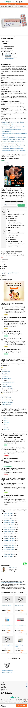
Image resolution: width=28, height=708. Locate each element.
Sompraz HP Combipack (7, 402)
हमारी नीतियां (3, 684)
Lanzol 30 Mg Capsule (7, 386)
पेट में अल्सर (6, 427)
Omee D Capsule (6, 373)
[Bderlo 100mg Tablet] (20, 619)
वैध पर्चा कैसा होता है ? (8, 55)
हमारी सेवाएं (3, 686)
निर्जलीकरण (6, 424)
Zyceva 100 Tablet (8, 515)
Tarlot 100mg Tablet (8, 554)
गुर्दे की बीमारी (6, 422)
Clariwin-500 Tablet (6, 404)
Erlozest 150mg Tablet (9, 540)
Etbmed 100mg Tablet (9, 547)
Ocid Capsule (5, 376)
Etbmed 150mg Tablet (9, 549)
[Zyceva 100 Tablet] (20, 599)
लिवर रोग (5, 420)
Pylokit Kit (4, 384)
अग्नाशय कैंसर (6, 163)
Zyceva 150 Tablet (8, 513)
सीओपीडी (5, 418)
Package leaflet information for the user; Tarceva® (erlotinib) (11, 582)
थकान (3, 262)
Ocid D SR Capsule (6, 371)
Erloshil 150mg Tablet (9, 527)
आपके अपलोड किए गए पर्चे (9, 58)
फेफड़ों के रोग (6, 429)
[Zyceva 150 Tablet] (7, 599)
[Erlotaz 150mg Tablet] (7, 619)
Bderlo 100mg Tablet (9, 520)
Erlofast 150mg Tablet (9, 543)
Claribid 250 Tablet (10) (7, 400)
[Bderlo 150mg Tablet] (7, 639)
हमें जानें (2, 682)
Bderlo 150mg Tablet (9, 522)
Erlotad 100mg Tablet (9, 529)
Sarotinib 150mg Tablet (9, 552)
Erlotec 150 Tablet (8, 556)
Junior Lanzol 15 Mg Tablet (8, 389)
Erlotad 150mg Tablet (9, 531)
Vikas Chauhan (13, 568)
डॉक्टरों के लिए (3, 687)
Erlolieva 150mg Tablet (9, 524)
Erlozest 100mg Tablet (9, 538)
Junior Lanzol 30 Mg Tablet (8, 382)
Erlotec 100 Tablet (8, 536)
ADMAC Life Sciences (8, 50)
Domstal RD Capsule (6, 378)
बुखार (3, 273)
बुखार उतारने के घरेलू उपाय (13, 273)
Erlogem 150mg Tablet (9, 545)
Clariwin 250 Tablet (6, 397)
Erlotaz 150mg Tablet (9, 518)
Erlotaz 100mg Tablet (9, 534)
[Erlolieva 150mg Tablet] (20, 639)
